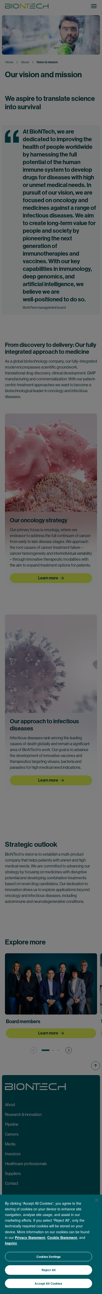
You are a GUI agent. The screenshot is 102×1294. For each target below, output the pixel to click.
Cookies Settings (48, 1256)
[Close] (96, 1200)
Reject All (48, 1270)
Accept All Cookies (48, 1283)
